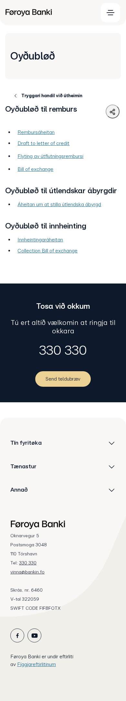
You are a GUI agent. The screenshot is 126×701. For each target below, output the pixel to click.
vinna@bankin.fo (27, 571)
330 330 (63, 350)
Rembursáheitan (36, 132)
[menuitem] (49, 12)
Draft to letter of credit (43, 143)
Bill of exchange (35, 169)
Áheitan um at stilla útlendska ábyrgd (59, 204)
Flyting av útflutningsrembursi (50, 156)
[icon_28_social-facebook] (17, 635)
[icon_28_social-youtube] (34, 635)
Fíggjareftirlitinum (36, 664)
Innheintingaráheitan (40, 240)
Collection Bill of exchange (47, 251)
